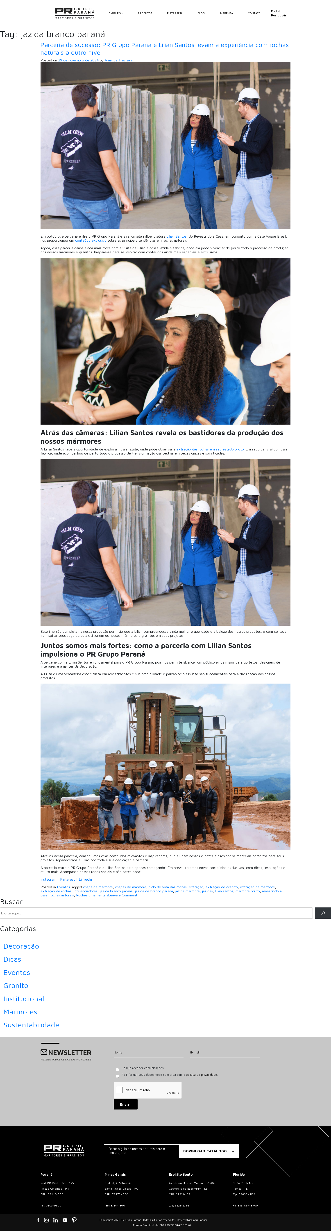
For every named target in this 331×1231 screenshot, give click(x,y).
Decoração (21, 946)
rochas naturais (62, 895)
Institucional (23, 998)
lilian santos (224, 891)
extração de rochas (56, 891)
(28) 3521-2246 (179, 1205)
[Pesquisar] (323, 912)
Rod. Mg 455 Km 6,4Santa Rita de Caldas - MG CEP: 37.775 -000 (121, 1188)
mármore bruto (248, 891)
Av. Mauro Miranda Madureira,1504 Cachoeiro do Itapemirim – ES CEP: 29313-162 (192, 1188)
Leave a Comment (122, 895)
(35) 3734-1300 (115, 1205)
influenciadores (85, 891)
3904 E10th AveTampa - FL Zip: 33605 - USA (244, 1188)
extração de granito (222, 887)
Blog (201, 13)
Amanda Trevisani (119, 60)
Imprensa (226, 13)
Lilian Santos (176, 236)
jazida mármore (187, 891)
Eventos (63, 887)
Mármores (20, 1011)
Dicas (12, 959)
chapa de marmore (98, 887)
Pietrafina (175, 13)
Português (279, 15)
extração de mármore (257, 887)
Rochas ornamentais (92, 895)
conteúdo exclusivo (91, 240)
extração (196, 887)
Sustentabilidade (31, 1024)
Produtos (145, 13)
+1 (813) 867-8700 (245, 1205)
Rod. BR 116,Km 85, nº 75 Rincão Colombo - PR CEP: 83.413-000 (57, 1188)
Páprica (203, 1219)
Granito (15, 985)
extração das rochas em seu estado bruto (210, 449)
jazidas (207, 891)
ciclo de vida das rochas (168, 887)
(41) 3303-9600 (51, 1205)
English (276, 11)
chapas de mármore (130, 887)
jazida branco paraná (116, 891)
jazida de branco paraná (154, 891)
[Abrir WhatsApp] (319, 1219)
